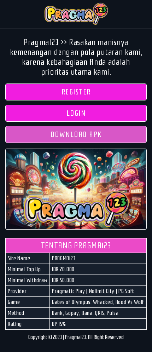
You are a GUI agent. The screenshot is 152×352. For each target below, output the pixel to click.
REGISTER (76, 92)
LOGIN (76, 113)
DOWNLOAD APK (76, 134)
